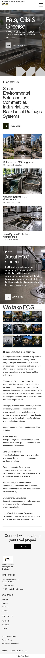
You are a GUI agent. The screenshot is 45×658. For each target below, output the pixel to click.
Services (5, 600)
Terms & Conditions (9, 636)
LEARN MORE (14, 126)
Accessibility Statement (10, 644)
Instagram (5, 624)
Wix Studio (25, 656)
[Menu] (41, 5)
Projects (5, 603)
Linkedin (5, 628)
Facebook (5, 621)
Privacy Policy (7, 640)
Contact (5, 610)
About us (5, 607)
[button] (6, 4)
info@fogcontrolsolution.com (12, 589)
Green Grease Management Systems (13, 1)
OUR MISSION (19, 45)
